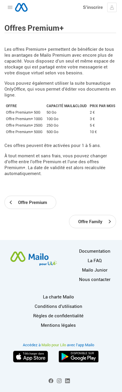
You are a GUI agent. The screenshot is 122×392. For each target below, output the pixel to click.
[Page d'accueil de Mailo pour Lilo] (21, 7)
